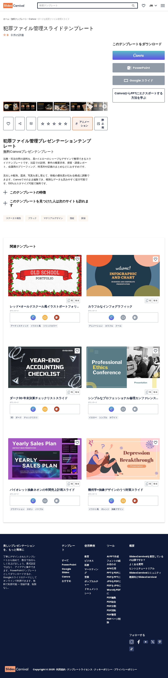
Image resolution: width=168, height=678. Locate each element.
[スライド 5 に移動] (78, 106)
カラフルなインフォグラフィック (110, 306)
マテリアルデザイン (53, 218)
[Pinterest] (160, 642)
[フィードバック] (31, 123)
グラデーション (17, 509)
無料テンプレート (19, 19)
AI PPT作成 (113, 556)
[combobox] (87, 5)
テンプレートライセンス (80, 669)
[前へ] (6, 106)
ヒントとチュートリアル (142, 568)
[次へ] (104, 106)
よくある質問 (136, 564)
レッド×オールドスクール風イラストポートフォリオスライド (51, 306)
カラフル (109, 325)
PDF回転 (111, 610)
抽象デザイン (117, 509)
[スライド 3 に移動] (45, 106)
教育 (86, 556)
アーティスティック (19, 325)
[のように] (8, 123)
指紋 (72, 218)
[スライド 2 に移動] (28, 106)
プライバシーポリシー (125, 669)
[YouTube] (145, 642)
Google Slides (66, 570)
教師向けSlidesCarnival (143, 577)
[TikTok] (131, 649)
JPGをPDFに (114, 581)
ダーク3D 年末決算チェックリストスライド (39, 398)
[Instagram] (131, 642)
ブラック (32, 218)
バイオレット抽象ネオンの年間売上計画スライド (42, 490)
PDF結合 (111, 601)
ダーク (18, 417)
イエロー (93, 417)
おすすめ (66, 581)
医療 (86, 565)
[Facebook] (138, 642)
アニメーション (96, 325)
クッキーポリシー (103, 669)
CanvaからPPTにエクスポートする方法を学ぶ (139, 95)
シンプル (103, 417)
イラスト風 (36, 325)
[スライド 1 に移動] (11, 106)
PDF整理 (111, 614)
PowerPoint (69, 564)
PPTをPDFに (114, 572)
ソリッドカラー (50, 325)
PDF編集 (111, 597)
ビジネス (89, 560)
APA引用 (111, 568)
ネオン (30, 509)
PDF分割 (111, 606)
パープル (39, 509)
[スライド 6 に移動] (95, 106)
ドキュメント (91, 589)
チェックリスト (31, 417)
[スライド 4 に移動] (61, 106)
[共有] (20, 123)
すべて (65, 560)
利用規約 (61, 669)
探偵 (83, 218)
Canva (32, 19)
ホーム (6, 19)
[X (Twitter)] (152, 642)
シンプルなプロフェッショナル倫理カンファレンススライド (128, 398)
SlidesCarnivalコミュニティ (145, 572)
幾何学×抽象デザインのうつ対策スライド (115, 490)
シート (87, 593)
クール (118, 325)
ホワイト (113, 417)
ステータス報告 (13, 218)
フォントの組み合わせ (114, 562)
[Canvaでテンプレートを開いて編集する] (139, 55)
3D (12, 417)
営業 (86, 577)
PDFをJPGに (114, 585)
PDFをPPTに (114, 577)
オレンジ (105, 509)
